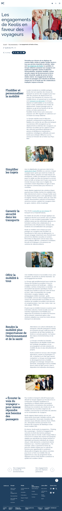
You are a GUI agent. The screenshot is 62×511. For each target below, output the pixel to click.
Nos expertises (14, 496)
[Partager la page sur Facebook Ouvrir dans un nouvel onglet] (13, 52)
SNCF (42, 498)
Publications (23, 495)
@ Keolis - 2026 (5, 508)
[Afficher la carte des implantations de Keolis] (52, 3)
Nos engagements (13, 44)
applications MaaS (30, 171)
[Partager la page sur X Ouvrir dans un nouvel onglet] (15, 52)
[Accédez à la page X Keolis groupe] (56, 489)
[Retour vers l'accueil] (3, 3)
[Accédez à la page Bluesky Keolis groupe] (53, 493)
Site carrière (44, 488)
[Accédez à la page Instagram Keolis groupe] (51, 489)
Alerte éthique (35, 488)
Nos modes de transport (14, 499)
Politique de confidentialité (18, 508)
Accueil (5, 44)
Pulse (22, 500)
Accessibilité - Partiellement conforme (50, 508)
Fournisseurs (35, 494)
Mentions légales (11, 508)
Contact (33, 497)
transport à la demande (37, 101)
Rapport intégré (24, 497)
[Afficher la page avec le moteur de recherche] (55, 3)
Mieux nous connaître (13, 489)
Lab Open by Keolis (44, 492)
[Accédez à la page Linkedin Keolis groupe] (51, 493)
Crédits (33, 491)
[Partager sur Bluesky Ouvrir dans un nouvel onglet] (23, 52)
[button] (59, 3)
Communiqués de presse (25, 489)
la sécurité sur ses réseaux (40, 211)
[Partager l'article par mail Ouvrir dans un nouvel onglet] (21, 52)
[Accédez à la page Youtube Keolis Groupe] (53, 489)
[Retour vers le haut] (56, 480)
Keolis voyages (43, 495)
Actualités (23, 492)
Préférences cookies (40, 508)
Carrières (13, 502)
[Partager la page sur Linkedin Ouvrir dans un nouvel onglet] (18, 52)
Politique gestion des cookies (29, 508)
